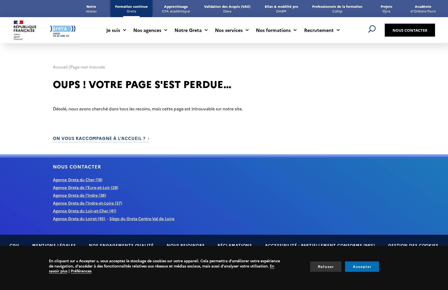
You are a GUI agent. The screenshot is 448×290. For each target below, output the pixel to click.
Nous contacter (410, 30)
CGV (14, 245)
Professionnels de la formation (337, 8)
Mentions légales (54, 245)
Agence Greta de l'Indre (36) (79, 195)
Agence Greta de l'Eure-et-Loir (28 (85, 187)
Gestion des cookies (413, 245)
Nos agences (147, 30)
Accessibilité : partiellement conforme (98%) (320, 245)
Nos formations (273, 30)
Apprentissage (176, 8)
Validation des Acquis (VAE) (227, 8)
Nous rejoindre (186, 245)
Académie (423, 8)
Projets (386, 8)
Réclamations (235, 245)
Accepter (362, 267)
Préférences (81, 270)
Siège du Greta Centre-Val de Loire (141, 218)
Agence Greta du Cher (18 (77, 179)
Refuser (326, 267)
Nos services (229, 30)
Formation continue (131, 8)
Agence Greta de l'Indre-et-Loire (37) (87, 203)
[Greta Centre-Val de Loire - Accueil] (44, 30)
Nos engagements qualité (121, 245)
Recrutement (319, 30)
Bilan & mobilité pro (281, 8)
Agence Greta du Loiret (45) (79, 218)
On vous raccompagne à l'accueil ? (99, 138)
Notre (91, 8)
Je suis (113, 30)
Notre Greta (188, 30)
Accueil (60, 67)
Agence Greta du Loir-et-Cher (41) (84, 210)
